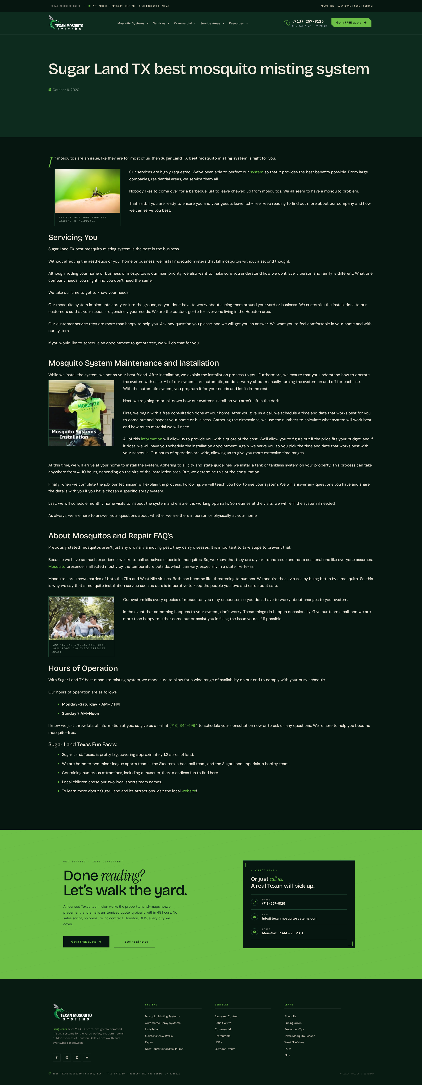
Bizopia (174, 1073)
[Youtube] (87, 1057)
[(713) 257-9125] (287, 23)
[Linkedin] (77, 1057)
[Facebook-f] (57, 1057)
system (256, 172)
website (189, 791)
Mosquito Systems (130, 23)
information (151, 439)
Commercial (183, 23)
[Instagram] (67, 1057)
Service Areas (210, 23)
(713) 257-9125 (308, 21)
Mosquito (56, 566)
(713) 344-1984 (183, 725)
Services (159, 23)
